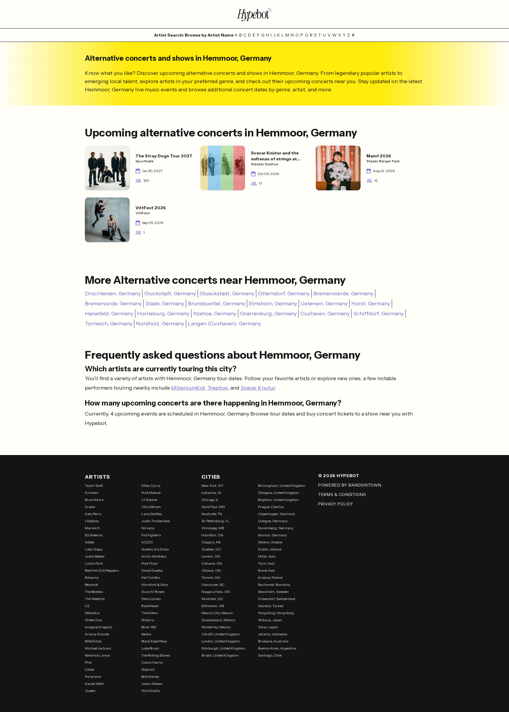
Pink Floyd (149, 563)
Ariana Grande (97, 634)
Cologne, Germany (272, 521)
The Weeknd (95, 598)
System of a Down (155, 549)
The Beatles (94, 591)
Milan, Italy (266, 556)
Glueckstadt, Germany (227, 293)
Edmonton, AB (212, 606)
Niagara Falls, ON (215, 591)
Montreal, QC (212, 598)
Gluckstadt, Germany (170, 293)
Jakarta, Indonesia (272, 634)
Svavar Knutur (258, 388)
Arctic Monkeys (153, 556)
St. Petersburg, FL (215, 521)
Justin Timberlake (155, 521)
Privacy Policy (335, 504)
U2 (87, 606)
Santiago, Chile (270, 655)
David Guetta (152, 570)
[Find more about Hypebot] (254, 14)
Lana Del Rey (151, 514)
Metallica (92, 613)
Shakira (147, 620)
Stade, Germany (165, 303)
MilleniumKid (188, 388)
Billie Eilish (93, 641)
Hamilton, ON (212, 535)
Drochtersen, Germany (113, 293)
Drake (90, 507)
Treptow (217, 388)
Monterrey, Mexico (216, 627)
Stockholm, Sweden (273, 591)
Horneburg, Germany (163, 313)
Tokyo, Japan (268, 627)
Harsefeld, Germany (109, 313)
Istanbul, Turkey (270, 606)
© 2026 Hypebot (338, 475)
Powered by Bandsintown (349, 485)
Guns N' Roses (152, 591)
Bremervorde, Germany (113, 303)
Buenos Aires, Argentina (277, 648)
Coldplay (92, 521)
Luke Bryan (150, 648)
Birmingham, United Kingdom (281, 485)
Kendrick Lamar (97, 655)
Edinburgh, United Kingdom (223, 648)
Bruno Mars (94, 499)
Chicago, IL (210, 499)
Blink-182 (148, 627)
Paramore (93, 676)
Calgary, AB (210, 542)
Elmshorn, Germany (273, 303)
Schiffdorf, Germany (378, 313)
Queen (90, 690)
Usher (90, 669)
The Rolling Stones (155, 655)
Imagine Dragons (98, 627)
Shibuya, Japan (270, 620)
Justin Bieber (95, 556)
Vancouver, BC (212, 584)
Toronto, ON (210, 577)
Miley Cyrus (150, 485)
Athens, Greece (270, 542)
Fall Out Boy (150, 577)
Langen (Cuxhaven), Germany (224, 323)
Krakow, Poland (270, 577)
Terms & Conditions (342, 494)
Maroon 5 (92, 528)
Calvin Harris (152, 662)
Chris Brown (151, 507)
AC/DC (147, 542)
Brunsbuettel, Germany (216, 303)
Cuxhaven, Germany (325, 313)
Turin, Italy (266, 563)
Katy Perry (93, 514)
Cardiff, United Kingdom (220, 634)
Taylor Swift (94, 485)
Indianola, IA (211, 492)
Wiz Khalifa (150, 690)
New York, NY (212, 485)
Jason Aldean (152, 683)
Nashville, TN (211, 514)
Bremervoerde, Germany (343, 293)
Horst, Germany (370, 303)
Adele (89, 542)
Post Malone (151, 492)
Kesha (146, 634)
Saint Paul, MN (213, 507)
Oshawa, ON (211, 563)
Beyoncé (91, 584)
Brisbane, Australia (273, 641)
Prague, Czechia (271, 507)
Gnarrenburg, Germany (268, 313)
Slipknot (147, 669)
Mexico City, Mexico (217, 613)
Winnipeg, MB (212, 528)
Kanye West (94, 683)
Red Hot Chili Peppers (102, 570)
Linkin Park (94, 563)
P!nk (88, 662)
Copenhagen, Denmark (276, 514)
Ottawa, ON (211, 570)
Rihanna (91, 577)
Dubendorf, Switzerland (276, 598)
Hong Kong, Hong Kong (276, 613)
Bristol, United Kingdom (220, 655)
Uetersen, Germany (324, 303)
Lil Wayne (149, 499)
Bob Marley (150, 676)
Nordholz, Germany (160, 323)
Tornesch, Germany (108, 323)
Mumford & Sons (154, 584)
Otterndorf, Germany (284, 293)
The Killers (149, 613)
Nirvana (147, 528)
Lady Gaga (94, 549)
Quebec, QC (211, 549)
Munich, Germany (272, 535)
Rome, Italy (266, 570)
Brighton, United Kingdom (278, 499)
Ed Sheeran (94, 535)
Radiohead (149, 606)
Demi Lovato (151, 598)
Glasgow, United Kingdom (278, 492)
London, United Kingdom (220, 641)
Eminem (91, 492)
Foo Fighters (151, 535)
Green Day (93, 620)
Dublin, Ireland (269, 549)
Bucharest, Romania (274, 584)
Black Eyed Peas (154, 641)
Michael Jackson (98, 648)
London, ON (210, 556)
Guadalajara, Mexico (218, 620)
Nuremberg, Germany (275, 528)
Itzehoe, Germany (214, 313)
